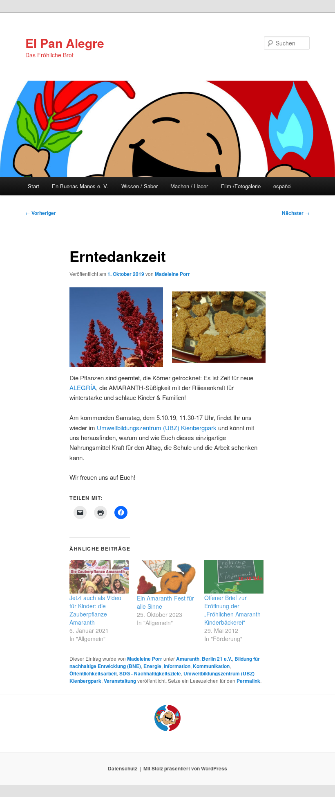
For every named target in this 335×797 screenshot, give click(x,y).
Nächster (296, 213)
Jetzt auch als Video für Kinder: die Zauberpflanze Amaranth (95, 610)
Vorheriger (40, 213)
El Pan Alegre (64, 43)
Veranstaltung (120, 680)
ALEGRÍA (82, 387)
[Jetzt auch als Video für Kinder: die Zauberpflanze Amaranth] (99, 577)
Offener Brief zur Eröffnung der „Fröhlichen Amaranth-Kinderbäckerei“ (233, 610)
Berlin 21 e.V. (217, 658)
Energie (152, 666)
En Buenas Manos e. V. (80, 186)
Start (33, 186)
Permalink (248, 680)
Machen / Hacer (189, 186)
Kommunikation (211, 666)
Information (177, 666)
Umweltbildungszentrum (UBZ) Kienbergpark (157, 427)
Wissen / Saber (139, 186)
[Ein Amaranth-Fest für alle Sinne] (166, 577)
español (282, 186)
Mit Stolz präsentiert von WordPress (185, 768)
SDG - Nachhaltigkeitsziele (150, 673)
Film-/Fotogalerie (241, 186)
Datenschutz (122, 768)
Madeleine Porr (172, 274)
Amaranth (187, 658)
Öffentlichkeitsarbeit (93, 673)
